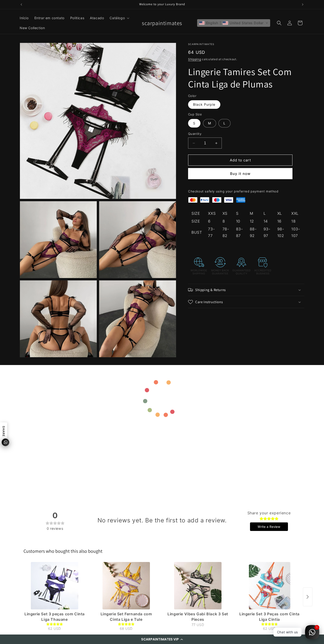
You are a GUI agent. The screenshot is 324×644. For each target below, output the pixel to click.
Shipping (194, 59)
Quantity (194, 134)
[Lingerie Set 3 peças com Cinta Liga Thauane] (54, 585)
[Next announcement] (302, 4)
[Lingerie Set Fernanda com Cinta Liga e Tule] (126, 585)
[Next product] (307, 596)
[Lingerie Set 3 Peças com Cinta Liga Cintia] (269, 585)
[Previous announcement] (21, 4)
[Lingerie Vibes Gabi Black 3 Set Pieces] (198, 585)
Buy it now (240, 173)
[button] (162, 639)
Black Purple (204, 104)
